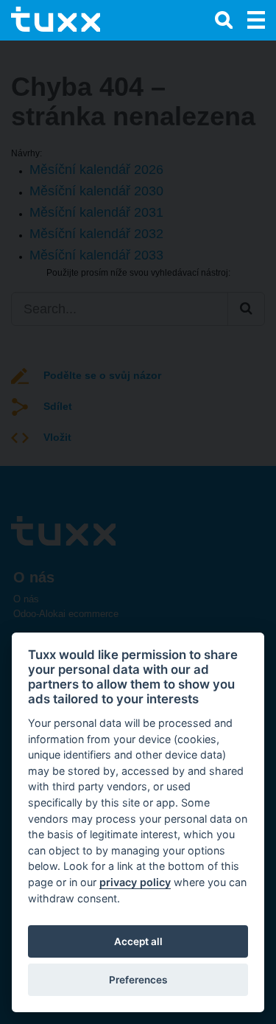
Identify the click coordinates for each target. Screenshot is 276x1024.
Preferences (138, 980)
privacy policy (135, 882)
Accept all (138, 941)
